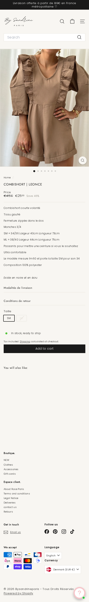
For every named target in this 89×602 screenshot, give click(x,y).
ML (23, 318)
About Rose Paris (14, 489)
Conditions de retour (17, 301)
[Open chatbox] (79, 593)
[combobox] (44, 37)
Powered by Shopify (18, 593)
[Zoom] (83, 160)
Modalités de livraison (18, 288)
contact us (10, 507)
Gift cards (10, 473)
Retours (8, 511)
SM (9, 318)
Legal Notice (11, 498)
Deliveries (10, 502)
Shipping (25, 341)
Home (7, 177)
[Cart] (72, 21)
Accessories (11, 469)
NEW (6, 460)
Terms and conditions (17, 493)
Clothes (8, 464)
